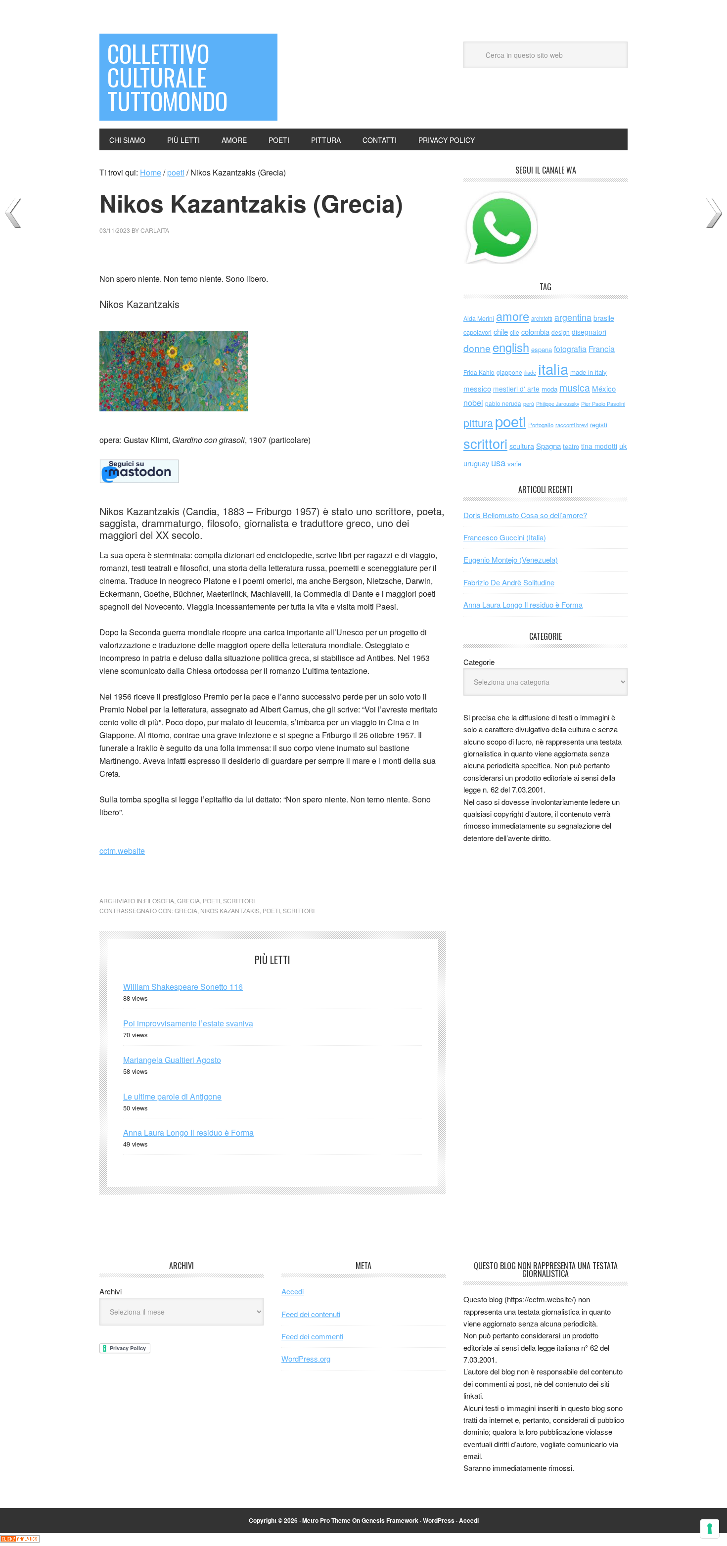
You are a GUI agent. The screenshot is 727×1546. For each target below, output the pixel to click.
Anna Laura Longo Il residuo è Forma (188, 1132)
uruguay (476, 463)
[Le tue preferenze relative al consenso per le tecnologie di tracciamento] (709, 1528)
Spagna (548, 446)
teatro (571, 446)
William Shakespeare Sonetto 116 (183, 986)
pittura (478, 422)
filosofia (159, 900)
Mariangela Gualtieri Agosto (172, 1059)
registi (598, 424)
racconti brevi (571, 425)
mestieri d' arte (516, 389)
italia (553, 368)
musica (574, 388)
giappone (509, 372)
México (604, 388)
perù (528, 403)
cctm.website (122, 850)
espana (541, 349)
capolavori (477, 332)
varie (514, 463)
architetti (541, 318)
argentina (572, 317)
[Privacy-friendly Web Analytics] (20, 1539)
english (511, 347)
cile (514, 332)
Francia (602, 348)
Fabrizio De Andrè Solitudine (508, 582)
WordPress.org (305, 1358)
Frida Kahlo (479, 372)
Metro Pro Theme (326, 1520)
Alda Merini (478, 318)
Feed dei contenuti (310, 1314)
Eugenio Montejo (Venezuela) (510, 559)
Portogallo (540, 425)
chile (501, 331)
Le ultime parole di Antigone (172, 1096)
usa (498, 462)
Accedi (292, 1291)
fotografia (570, 348)
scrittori (239, 900)
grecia (188, 900)
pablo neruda (503, 403)
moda (549, 389)
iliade (530, 372)
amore (512, 316)
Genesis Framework (390, 1520)
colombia (535, 331)
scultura (521, 446)
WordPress (438, 1520)
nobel (473, 402)
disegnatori (589, 332)
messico (477, 388)
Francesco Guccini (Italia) (504, 537)
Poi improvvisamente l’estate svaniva (188, 1023)
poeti (211, 900)
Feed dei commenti (312, 1336)
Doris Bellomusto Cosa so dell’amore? (525, 515)
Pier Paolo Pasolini (603, 403)
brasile (603, 318)
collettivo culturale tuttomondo (167, 77)
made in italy (588, 372)
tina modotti (599, 446)
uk (623, 446)
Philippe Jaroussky (557, 403)
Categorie (479, 662)
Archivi (110, 1291)
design (560, 332)
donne (477, 348)
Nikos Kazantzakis (230, 910)
